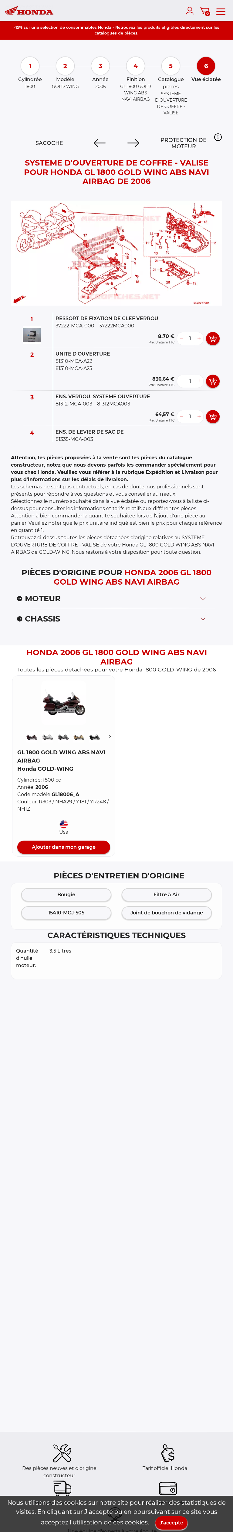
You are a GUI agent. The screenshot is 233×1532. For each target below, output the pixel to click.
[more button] (199, 338)
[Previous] (99, 143)
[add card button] (213, 338)
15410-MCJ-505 (66, 913)
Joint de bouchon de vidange (166, 913)
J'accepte (171, 1523)
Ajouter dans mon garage (64, 847)
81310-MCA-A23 (74, 368)
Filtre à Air (167, 894)
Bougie (66, 894)
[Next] (133, 143)
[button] (218, 137)
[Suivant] (109, 736)
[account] (191, 10)
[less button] (181, 338)
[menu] (220, 11)
